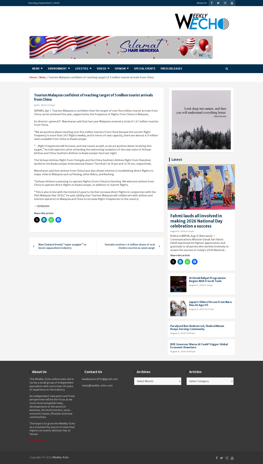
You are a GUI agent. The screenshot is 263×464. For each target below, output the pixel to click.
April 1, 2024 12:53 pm (44, 105)
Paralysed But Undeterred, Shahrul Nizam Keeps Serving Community (197, 327)
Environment (57, 68)
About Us (202, 2)
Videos (101, 68)
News (36, 68)
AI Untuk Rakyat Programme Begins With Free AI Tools (207, 279)
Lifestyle (81, 68)
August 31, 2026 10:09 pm (182, 333)
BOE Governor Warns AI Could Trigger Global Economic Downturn (199, 346)
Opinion (120, 68)
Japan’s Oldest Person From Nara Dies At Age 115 (210, 303)
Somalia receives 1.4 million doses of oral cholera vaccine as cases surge (130, 246)
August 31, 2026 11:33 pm (182, 231)
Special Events (144, 68)
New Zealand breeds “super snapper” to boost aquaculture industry (62, 246)
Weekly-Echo (61, 457)
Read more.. (37, 440)
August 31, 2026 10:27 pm (201, 309)
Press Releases (171, 68)
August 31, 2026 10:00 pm (182, 351)
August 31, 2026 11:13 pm (201, 285)
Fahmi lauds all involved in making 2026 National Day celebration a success (196, 221)
